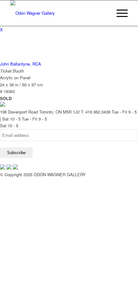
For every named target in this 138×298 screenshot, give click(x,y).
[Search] (104, 13)
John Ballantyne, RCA (20, 64)
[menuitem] (104, 13)
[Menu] (119, 13)
